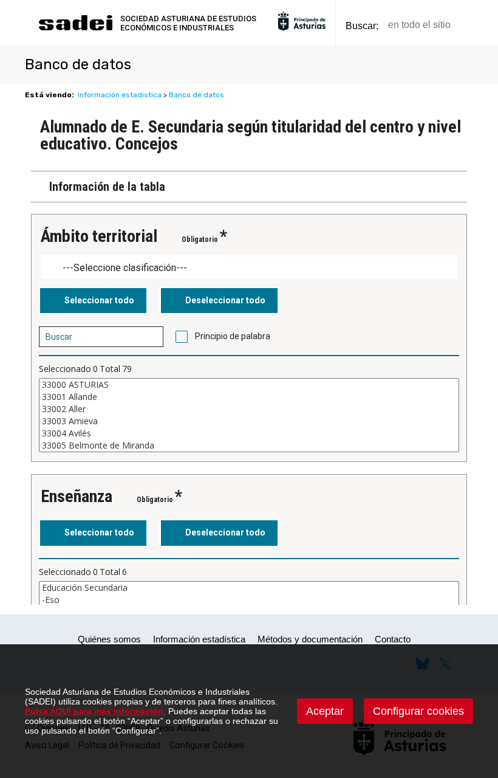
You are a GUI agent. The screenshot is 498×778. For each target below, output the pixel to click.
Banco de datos (196, 95)
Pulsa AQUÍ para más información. (95, 711)
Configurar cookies (418, 711)
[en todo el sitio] (481, 25)
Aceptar (325, 711)
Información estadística (120, 95)
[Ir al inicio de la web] (75, 29)
